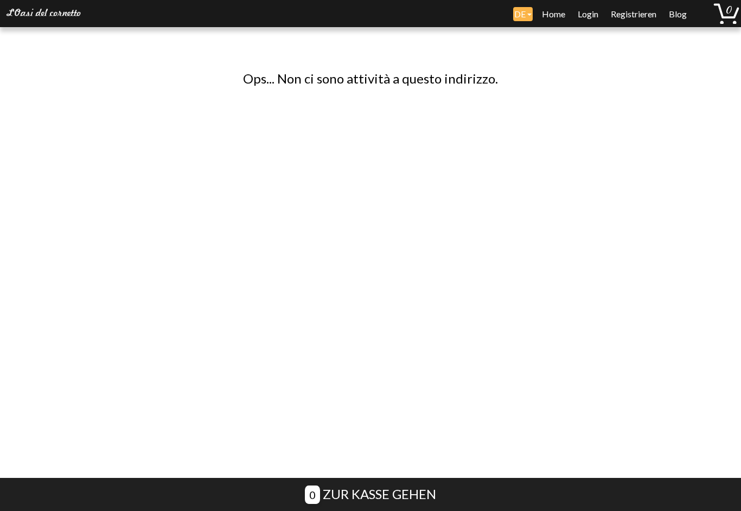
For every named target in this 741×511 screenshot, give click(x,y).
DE (520, 14)
